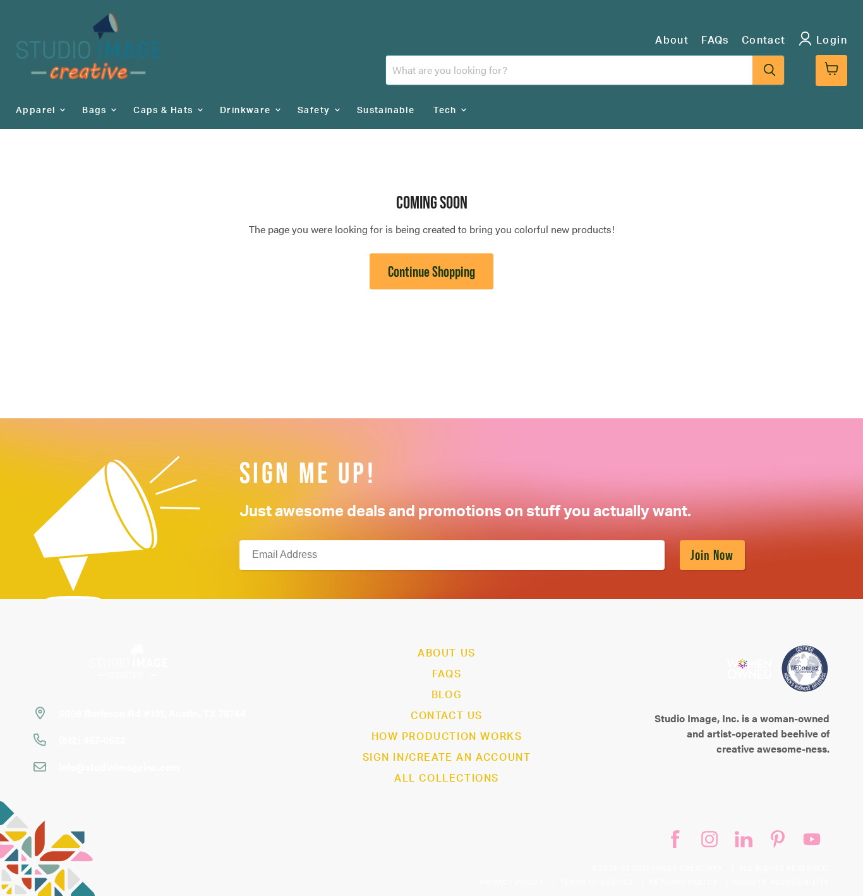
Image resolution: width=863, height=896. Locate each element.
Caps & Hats (164, 110)
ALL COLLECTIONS (446, 778)
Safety (315, 110)
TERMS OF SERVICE (597, 882)
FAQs (715, 40)
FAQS (446, 674)
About (672, 40)
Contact (764, 40)
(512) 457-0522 (92, 739)
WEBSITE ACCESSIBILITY (781, 882)
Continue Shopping (431, 271)
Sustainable (385, 110)
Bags (95, 110)
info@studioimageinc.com (119, 767)
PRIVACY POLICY (512, 882)
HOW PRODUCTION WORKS (446, 737)
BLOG (446, 695)
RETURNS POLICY (683, 882)
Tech (446, 110)
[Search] (768, 70)
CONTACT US (447, 716)
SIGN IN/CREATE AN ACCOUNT (447, 758)
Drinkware (247, 110)
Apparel (37, 110)
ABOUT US (447, 653)
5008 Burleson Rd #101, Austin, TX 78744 (152, 713)
